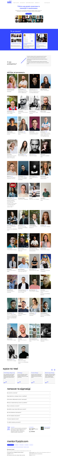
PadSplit (30, 178)
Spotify (35, 155)
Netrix (38, 270)
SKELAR (37, 199)
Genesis (37, 291)
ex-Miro (14, 314)
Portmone (20, 315)
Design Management (34, 92)
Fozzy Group (9, 227)
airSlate (42, 292)
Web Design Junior (46, 136)
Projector (15, 249)
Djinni (12, 314)
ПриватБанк (9, 91)
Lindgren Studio (21, 91)
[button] (52, 370)
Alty (25, 226)
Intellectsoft (9, 292)
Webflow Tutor (24, 92)
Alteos (42, 200)
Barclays (30, 227)
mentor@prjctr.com (17, 441)
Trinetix (24, 360)
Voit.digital (47, 314)
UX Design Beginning (11, 204)
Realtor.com (20, 250)
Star (26, 155)
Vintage (14, 360)
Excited (23, 292)
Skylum (25, 177)
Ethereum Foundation (10, 200)
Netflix (8, 271)
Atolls (8, 178)
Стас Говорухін (47, 428)
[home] (9, 2)
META (11, 113)
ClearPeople (43, 271)
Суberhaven (31, 315)
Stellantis (48, 112)
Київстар (48, 226)
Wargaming (26, 199)
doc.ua (48, 249)
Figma (15, 203)
